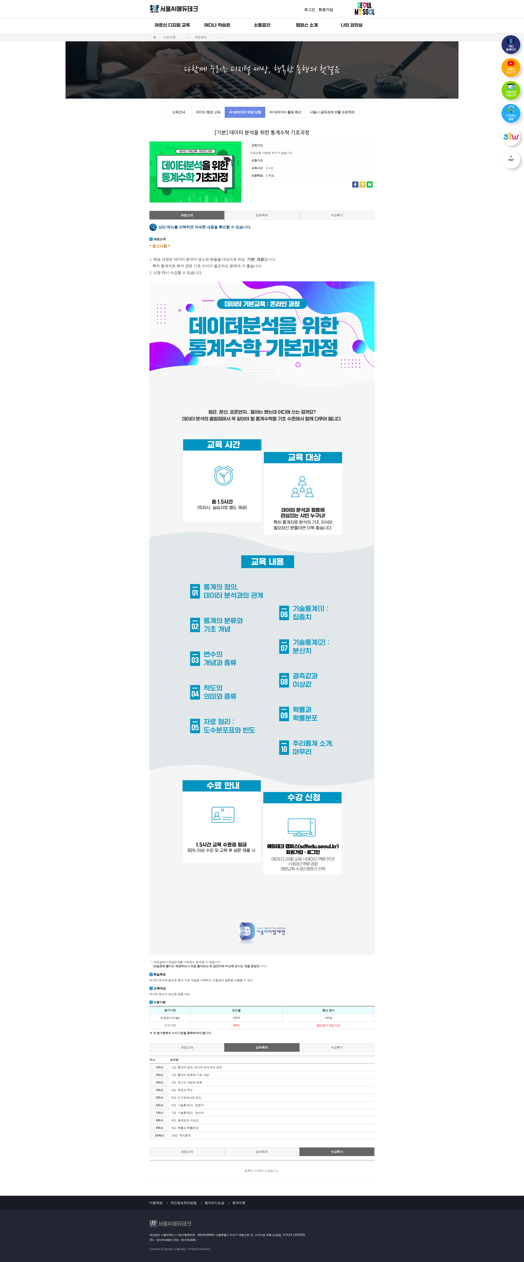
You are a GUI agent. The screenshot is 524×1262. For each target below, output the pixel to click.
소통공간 (262, 25)
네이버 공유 (370, 184)
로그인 (309, 10)
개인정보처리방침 (184, 1203)
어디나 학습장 (217, 25)
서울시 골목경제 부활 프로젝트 (332, 112)
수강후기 (337, 215)
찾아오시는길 (214, 1203)
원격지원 (238, 1203)
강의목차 (262, 215)
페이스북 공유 (355, 184)
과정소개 (187, 215)
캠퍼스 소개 (307, 25)
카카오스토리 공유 (362, 184)
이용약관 (156, 1203)
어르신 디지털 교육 (172, 25)
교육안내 (178, 112)
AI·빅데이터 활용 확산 (285, 112)
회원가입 (325, 10)
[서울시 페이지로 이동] (357, 8)
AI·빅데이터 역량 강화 (245, 112)
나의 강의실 (352, 25)
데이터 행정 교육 (208, 112)
